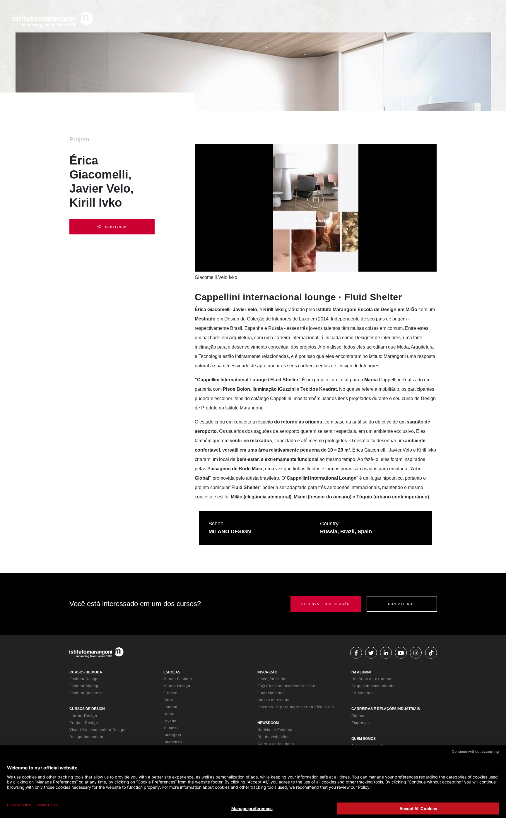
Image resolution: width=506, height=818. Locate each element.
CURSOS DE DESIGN (87, 709)
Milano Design (176, 686)
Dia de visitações (273, 737)
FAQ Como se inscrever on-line (286, 686)
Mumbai (170, 728)
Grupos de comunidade (373, 686)
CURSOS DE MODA (85, 672)
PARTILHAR (115, 226)
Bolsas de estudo (273, 700)
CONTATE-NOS (401, 604)
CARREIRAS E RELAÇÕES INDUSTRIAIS (385, 709)
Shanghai (172, 735)
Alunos (357, 716)
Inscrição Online (272, 679)
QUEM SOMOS (363, 739)
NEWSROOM (268, 723)
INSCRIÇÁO (267, 672)
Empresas (360, 723)
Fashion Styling (83, 686)
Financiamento (271, 693)
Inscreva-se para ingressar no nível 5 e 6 (295, 707)
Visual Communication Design (97, 730)
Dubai (169, 714)
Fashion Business (85, 693)
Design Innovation (86, 737)
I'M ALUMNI (361, 672)
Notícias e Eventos (274, 730)
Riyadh (170, 721)
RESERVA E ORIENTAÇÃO (325, 604)
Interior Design (83, 716)
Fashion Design (84, 679)
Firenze (170, 693)
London (170, 707)
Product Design (83, 723)
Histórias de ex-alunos (372, 679)
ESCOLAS (171, 672)
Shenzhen (172, 742)
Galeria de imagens (275, 744)
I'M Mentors (362, 693)
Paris (168, 700)
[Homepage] (53, 19)
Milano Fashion (177, 679)
